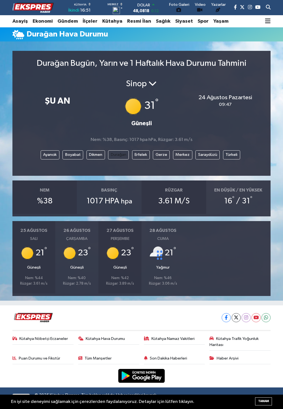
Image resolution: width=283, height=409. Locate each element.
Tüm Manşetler (98, 358)
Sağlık (163, 21)
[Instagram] (246, 317)
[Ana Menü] (268, 21)
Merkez (182, 155)
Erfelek (141, 155)
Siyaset (184, 21)
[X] (236, 317)
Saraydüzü (207, 155)
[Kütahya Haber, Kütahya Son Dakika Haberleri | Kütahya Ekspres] (33, 7)
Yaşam (221, 21)
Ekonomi (43, 21)
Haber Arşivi (228, 358)
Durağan (118, 155)
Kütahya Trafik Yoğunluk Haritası (234, 342)
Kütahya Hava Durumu (105, 339)
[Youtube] (256, 317)
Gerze (161, 155)
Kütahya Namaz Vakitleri (173, 339)
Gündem (67, 21)
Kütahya (112, 21)
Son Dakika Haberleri (168, 358)
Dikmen (95, 155)
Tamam (263, 401)
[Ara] (268, 7)
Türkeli (231, 155)
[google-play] (141, 375)
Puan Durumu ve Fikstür (39, 358)
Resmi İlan (139, 21)
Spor (203, 21)
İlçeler (90, 21)
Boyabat (73, 155)
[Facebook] (226, 317)
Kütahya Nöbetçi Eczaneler (43, 339)
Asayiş (20, 21)
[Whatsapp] (266, 317)
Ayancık (50, 155)
